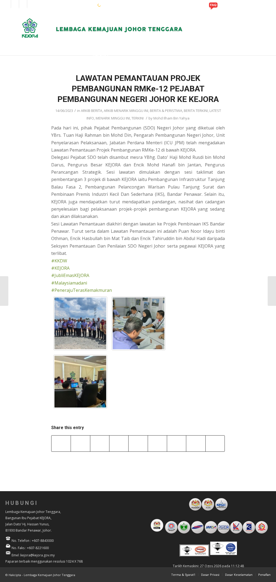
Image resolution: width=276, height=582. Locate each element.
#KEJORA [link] (60, 268)
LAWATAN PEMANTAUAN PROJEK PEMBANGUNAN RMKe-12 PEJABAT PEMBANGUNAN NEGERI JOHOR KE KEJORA (138, 88)
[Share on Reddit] (195, 443)
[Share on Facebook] (61, 443)
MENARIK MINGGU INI (113, 118)
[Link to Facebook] (7, 4)
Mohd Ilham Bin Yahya (171, 118)
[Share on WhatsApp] (99, 443)
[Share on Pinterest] (118, 443)
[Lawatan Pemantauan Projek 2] (138, 323)
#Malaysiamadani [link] (69, 283)
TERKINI (138, 118)
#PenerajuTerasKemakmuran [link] (81, 290)
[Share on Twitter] (80, 443)
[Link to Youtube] (23, 4)
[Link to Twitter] (31, 4)
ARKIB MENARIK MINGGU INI (126, 110)
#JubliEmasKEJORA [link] (70, 275)
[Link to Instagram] (15, 4)
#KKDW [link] (59, 261)
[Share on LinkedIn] (138, 443)
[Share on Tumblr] (157, 443)
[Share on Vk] (176, 443)
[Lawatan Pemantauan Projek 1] (80, 323)
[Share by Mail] (215, 443)
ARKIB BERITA (91, 110)
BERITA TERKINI (196, 110)
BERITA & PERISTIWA (166, 110)
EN (76, 5)
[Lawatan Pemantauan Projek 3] (80, 382)
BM (84, 5)
